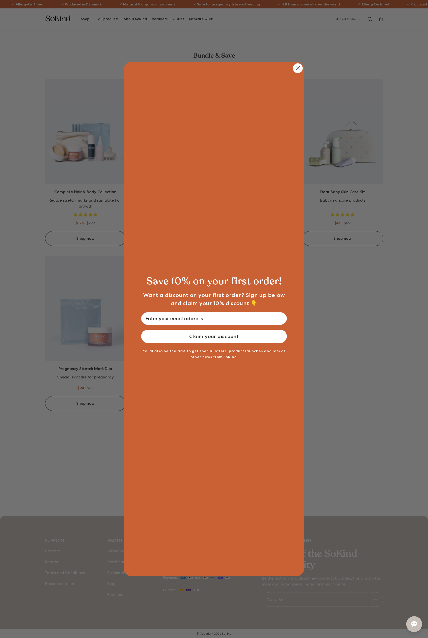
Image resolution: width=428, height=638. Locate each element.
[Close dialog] (298, 68)
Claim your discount (214, 336)
